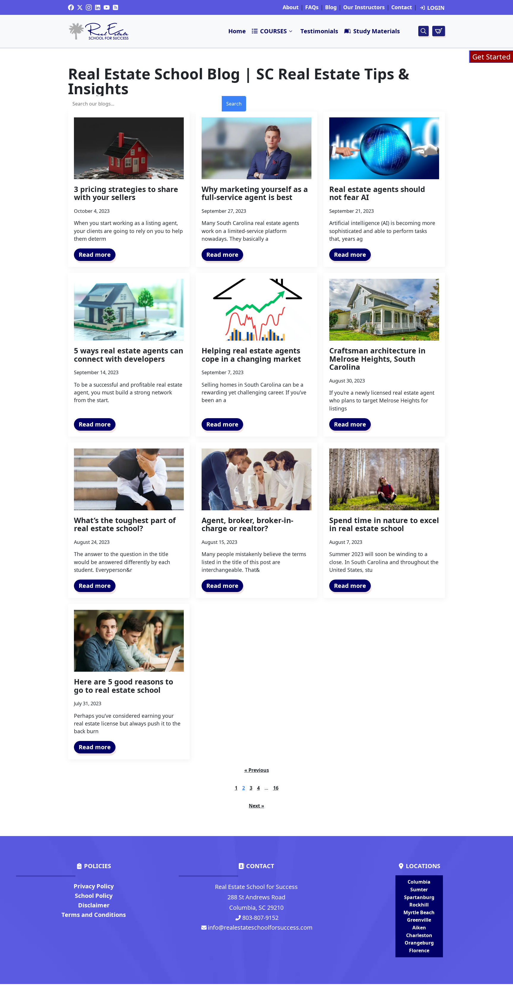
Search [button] (234, 103)
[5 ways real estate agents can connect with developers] (129, 310)
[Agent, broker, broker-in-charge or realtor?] (256, 479)
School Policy (94, 896)
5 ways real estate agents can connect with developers (128, 355)
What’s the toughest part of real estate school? (125, 524)
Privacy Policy (94, 886)
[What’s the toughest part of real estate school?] (129, 479)
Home (237, 31)
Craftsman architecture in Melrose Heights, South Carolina (377, 359)
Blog (331, 7)
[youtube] (107, 7)
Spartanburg (419, 897)
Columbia (419, 882)
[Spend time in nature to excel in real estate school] (384, 479)
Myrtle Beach (419, 912)
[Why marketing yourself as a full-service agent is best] (256, 148)
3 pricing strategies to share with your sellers (126, 193)
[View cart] (438, 31)
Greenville (419, 920)
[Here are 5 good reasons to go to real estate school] (129, 641)
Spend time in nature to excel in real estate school (384, 524)
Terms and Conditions (93, 915)
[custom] (71, 7)
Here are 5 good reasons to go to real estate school (123, 686)
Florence (419, 950)
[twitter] (80, 7)
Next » (256, 805)
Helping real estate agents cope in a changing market (251, 355)
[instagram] (89, 7)
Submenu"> (291, 31)
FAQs (312, 7)
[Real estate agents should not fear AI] (384, 148)
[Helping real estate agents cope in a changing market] (256, 310)
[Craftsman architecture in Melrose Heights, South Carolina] (384, 310)
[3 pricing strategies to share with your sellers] (129, 148)
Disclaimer (94, 905)
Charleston (419, 935)
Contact (401, 7)
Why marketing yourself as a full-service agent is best (255, 193)
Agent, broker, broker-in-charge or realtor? (247, 524)
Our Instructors (364, 7)
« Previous (256, 770)
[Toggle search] (423, 31)
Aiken (419, 927)
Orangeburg (419, 942)
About (291, 7)
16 (275, 788)
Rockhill (419, 904)
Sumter (419, 889)
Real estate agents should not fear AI (377, 193)
